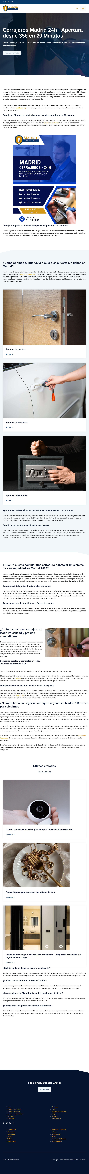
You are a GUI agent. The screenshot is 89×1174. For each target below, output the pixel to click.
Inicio (9, 1107)
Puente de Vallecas (59, 1139)
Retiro (9, 1136)
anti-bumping (21, 108)
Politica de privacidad (67, 1160)
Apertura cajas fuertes (15, 1114)
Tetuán (10, 1139)
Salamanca (11, 1129)
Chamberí (11, 1132)
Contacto (55, 1116)
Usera (54, 1136)
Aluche (18, 678)
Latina (54, 1132)
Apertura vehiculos (13, 1111)
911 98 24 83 (9, 2)
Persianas (10, 1118)
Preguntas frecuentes (59, 1111)
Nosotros (55, 1107)
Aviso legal (54, 1160)
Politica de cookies (80, 1160)
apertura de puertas (27, 274)
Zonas (54, 1109)
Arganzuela (20, 695)
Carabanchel (56, 1134)
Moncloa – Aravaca (59, 1129)
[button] (77, 8)
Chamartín (11, 1134)
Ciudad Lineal (57, 1141)
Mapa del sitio (56, 1118)
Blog (53, 1114)
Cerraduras (11, 1116)
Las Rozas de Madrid (51, 123)
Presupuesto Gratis (12, 53)
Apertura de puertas (14, 1109)
